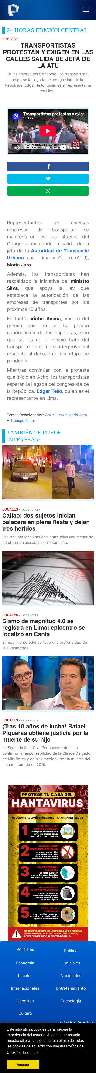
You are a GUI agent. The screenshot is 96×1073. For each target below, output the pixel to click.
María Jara (77, 414)
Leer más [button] (30, 1053)
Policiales (25, 949)
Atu (48, 414)
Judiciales (71, 963)
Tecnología (71, 1001)
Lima (59, 414)
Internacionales (25, 988)
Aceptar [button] (23, 1064)
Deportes (25, 1001)
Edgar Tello (49, 391)
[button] (86, 10)
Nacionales (71, 975)
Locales (25, 975)
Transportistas (23, 420)
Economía (25, 963)
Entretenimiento (71, 988)
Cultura (25, 1013)
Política (71, 950)
